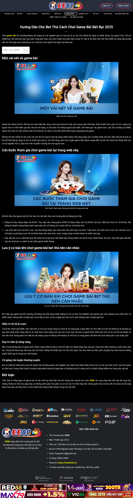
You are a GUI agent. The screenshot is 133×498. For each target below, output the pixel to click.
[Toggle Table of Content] (24, 50)
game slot (83, 14)
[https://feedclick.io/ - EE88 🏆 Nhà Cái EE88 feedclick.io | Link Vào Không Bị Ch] (66, 5)
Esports (46, 14)
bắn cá (57, 14)
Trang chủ (9, 14)
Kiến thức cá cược (58, 17)
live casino (32, 14)
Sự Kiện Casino (76, 17)
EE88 (92, 380)
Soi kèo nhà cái (122, 14)
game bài (11, 35)
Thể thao (107, 14)
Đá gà (95, 14)
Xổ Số (19, 14)
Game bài (70, 14)
